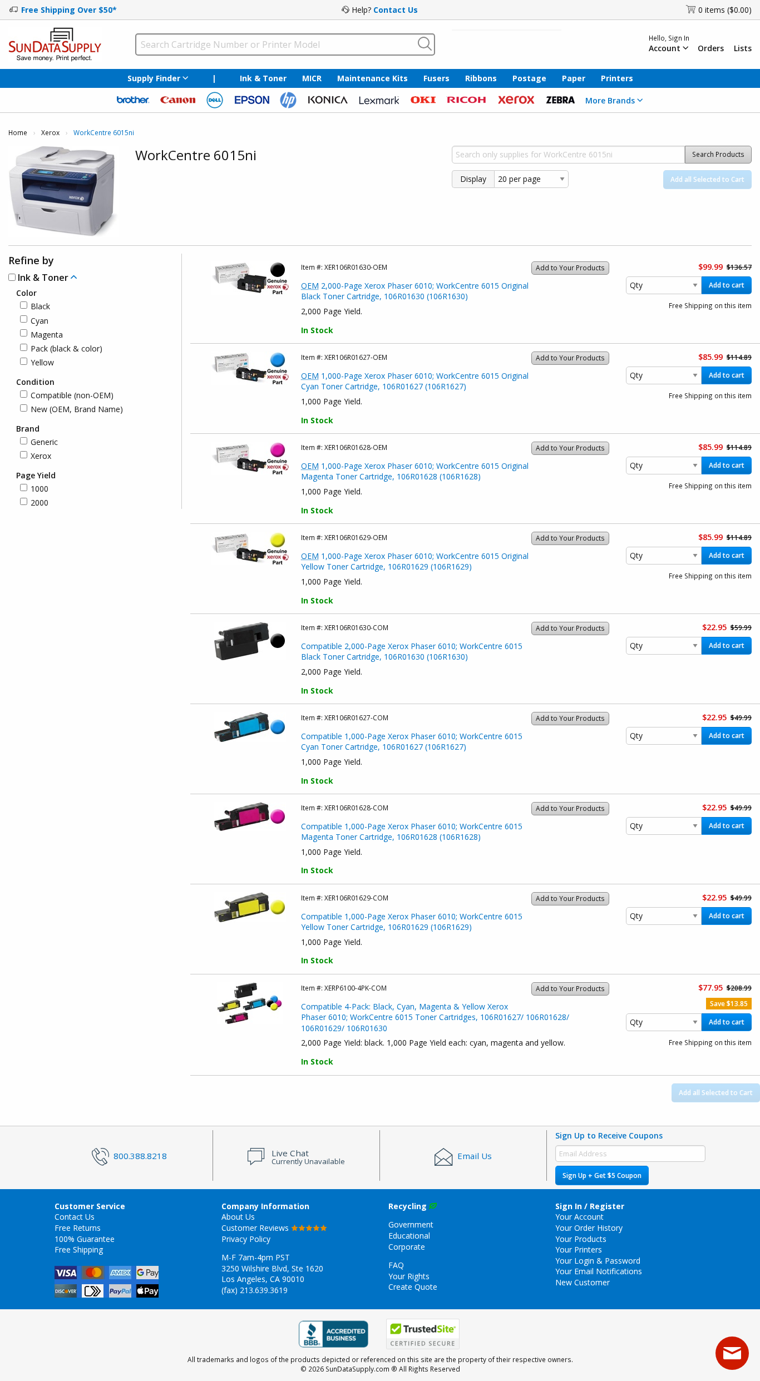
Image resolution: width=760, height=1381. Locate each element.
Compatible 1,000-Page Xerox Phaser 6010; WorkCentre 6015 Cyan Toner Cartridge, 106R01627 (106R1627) (411, 742)
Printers (617, 78)
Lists (743, 48)
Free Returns (78, 1227)
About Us (238, 1216)
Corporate (406, 1246)
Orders (711, 48)
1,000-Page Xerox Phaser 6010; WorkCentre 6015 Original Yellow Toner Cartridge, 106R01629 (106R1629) (415, 561)
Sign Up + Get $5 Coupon (601, 1175)
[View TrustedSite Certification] (422, 1334)
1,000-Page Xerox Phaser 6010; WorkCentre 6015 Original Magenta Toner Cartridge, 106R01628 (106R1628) (415, 471)
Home (17, 132)
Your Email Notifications (598, 1271)
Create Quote (412, 1286)
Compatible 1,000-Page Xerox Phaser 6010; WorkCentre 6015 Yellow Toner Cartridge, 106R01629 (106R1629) (411, 922)
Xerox (50, 132)
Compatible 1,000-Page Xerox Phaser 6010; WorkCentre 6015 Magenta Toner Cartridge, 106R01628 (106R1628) (411, 832)
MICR (312, 78)
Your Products (580, 1239)
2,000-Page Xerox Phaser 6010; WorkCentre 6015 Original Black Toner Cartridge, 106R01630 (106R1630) (415, 291)
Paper (573, 78)
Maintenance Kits (372, 78)
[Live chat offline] (732, 1353)
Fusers (436, 78)
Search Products (718, 154)
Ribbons (481, 78)
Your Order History (589, 1227)
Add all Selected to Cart (707, 179)
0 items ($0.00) (725, 9)
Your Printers (578, 1249)
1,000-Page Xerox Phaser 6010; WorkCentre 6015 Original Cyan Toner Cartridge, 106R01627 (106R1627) (415, 381)
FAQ (396, 1265)
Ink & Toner (263, 78)
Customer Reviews (256, 1227)
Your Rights (409, 1276)
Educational (409, 1235)
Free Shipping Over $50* (69, 9)
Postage (529, 78)
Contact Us (395, 9)
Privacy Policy (245, 1239)
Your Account (579, 1216)
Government (410, 1224)
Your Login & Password (597, 1260)
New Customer (582, 1282)
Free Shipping (79, 1249)
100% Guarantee (85, 1239)
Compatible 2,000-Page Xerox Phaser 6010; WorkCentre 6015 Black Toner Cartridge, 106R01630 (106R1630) (411, 651)
